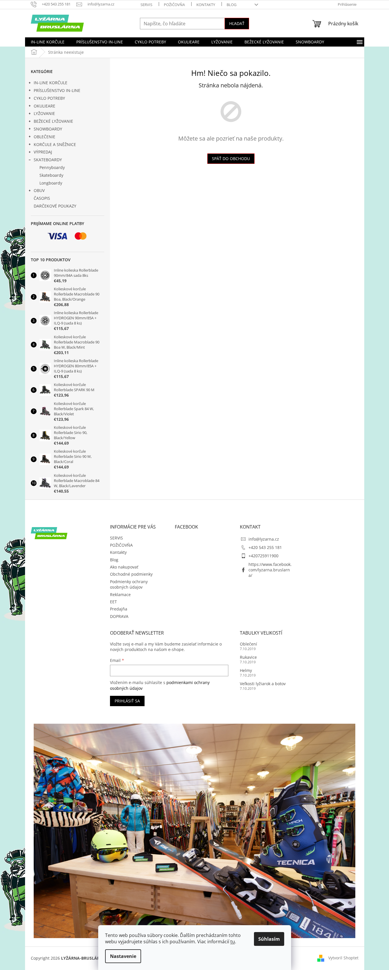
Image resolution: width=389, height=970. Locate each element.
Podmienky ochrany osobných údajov (129, 584)
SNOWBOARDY (48, 129)
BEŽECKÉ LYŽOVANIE (53, 121)
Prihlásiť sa (127, 701)
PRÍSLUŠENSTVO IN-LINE (57, 90)
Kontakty (205, 4)
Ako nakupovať (124, 567)
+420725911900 (263, 555)
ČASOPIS (42, 198)
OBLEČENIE (44, 136)
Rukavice (248, 657)
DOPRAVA (119, 616)
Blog (231, 4)
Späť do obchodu (231, 158)
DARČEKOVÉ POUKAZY (55, 206)
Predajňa (118, 609)
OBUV (39, 190)
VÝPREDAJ (43, 152)
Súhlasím (269, 939)
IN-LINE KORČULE (50, 82)
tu (232, 941)
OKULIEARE (44, 106)
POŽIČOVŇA (174, 4)
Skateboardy (51, 175)
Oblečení (248, 644)
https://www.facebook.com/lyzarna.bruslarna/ (270, 570)
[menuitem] (47, 42)
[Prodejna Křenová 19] (195, 830)
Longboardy (50, 183)
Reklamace (120, 594)
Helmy (246, 670)
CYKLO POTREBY (49, 98)
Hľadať (236, 23)
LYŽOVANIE (44, 113)
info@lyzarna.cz (263, 539)
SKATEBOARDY (48, 159)
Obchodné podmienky (131, 574)
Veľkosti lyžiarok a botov (263, 683)
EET (113, 601)
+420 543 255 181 (265, 547)
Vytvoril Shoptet (343, 958)
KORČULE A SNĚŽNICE (55, 144)
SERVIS (146, 4)
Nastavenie (123, 956)
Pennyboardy (52, 167)
